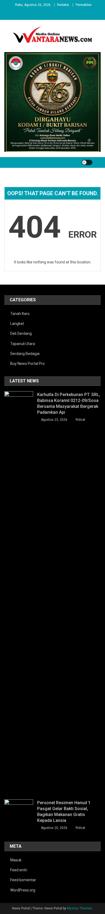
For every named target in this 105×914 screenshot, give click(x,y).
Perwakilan (84, 5)
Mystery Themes (79, 908)
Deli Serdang (21, 333)
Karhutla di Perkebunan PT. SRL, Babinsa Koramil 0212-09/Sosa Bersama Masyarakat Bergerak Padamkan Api (68, 403)
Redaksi (63, 5)
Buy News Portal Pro (27, 363)
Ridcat (80, 420)
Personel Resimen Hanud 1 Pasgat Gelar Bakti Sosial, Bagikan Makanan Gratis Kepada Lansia (63, 811)
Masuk (16, 860)
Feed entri (18, 870)
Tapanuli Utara (22, 344)
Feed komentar (23, 880)
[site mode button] (87, 162)
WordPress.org (22, 890)
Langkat (17, 323)
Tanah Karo (20, 313)
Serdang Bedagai (25, 353)
